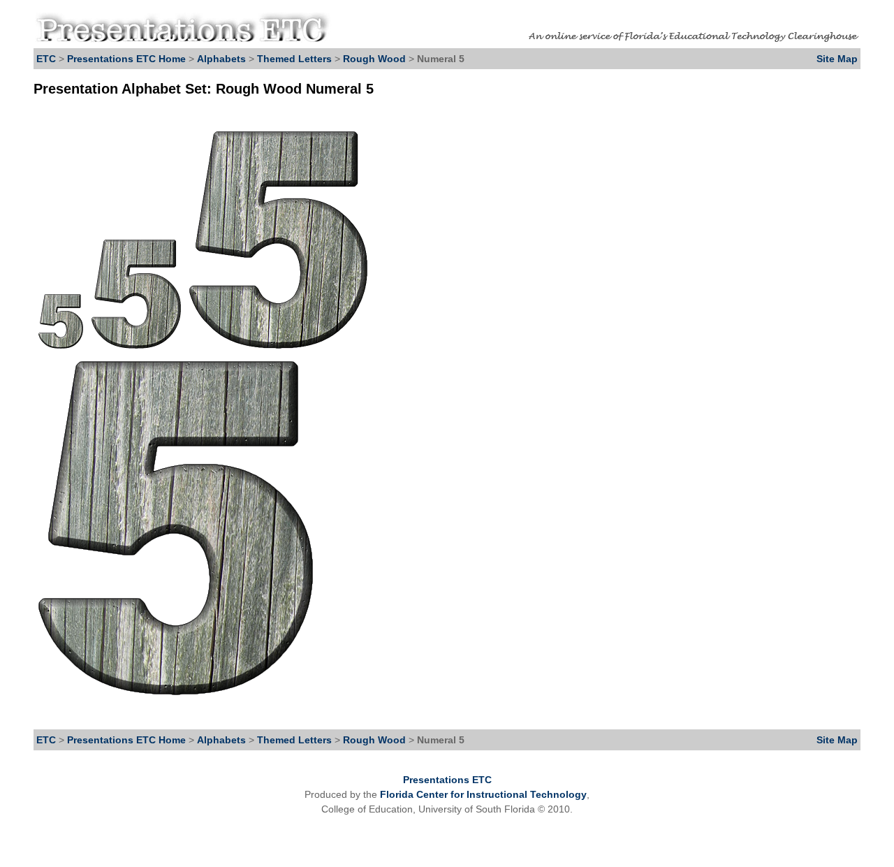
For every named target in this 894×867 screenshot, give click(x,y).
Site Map (837, 58)
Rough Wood (376, 58)
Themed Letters (294, 58)
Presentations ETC (447, 779)
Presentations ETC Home (126, 58)
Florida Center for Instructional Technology (483, 794)
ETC (46, 58)
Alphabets (221, 58)
